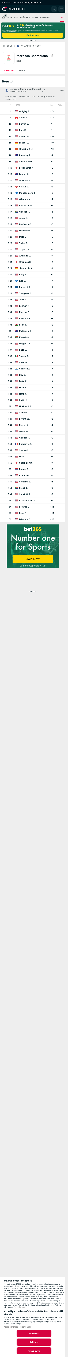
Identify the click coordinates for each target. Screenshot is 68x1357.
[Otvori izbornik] (61, 9)
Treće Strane (19, 1307)
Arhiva (22, 70)
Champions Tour (31, 46)
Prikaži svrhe (34, 1351)
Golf (9, 46)
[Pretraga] (54, 9)
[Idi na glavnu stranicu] (17, 9)
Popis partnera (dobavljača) (17, 1327)
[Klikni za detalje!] (32, 111)
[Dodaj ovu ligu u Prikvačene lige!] (52, 56)
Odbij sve (34, 1342)
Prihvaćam (34, 1333)
